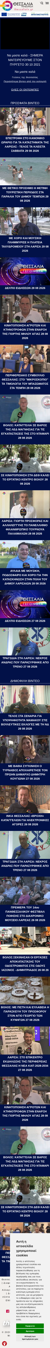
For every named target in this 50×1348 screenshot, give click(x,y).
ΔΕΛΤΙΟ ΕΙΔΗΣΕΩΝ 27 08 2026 (25, 620)
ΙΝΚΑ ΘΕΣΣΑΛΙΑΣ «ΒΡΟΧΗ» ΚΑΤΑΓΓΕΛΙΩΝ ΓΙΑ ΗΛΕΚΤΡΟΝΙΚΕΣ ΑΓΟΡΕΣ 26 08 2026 (25, 820)
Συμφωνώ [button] (30, 1326)
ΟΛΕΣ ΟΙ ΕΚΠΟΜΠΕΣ (25, 89)
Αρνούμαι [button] (30, 1331)
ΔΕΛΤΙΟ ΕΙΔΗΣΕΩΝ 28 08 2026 (25, 288)
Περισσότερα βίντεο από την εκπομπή (25, 81)
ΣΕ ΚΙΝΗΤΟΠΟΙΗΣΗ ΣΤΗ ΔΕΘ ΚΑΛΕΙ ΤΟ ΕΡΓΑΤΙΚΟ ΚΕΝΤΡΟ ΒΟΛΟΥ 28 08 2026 (25, 479)
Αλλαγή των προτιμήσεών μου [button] (30, 1337)
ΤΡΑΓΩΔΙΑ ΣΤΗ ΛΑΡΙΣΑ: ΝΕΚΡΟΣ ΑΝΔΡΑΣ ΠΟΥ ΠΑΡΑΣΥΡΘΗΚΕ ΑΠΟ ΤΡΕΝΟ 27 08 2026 (25, 662)
